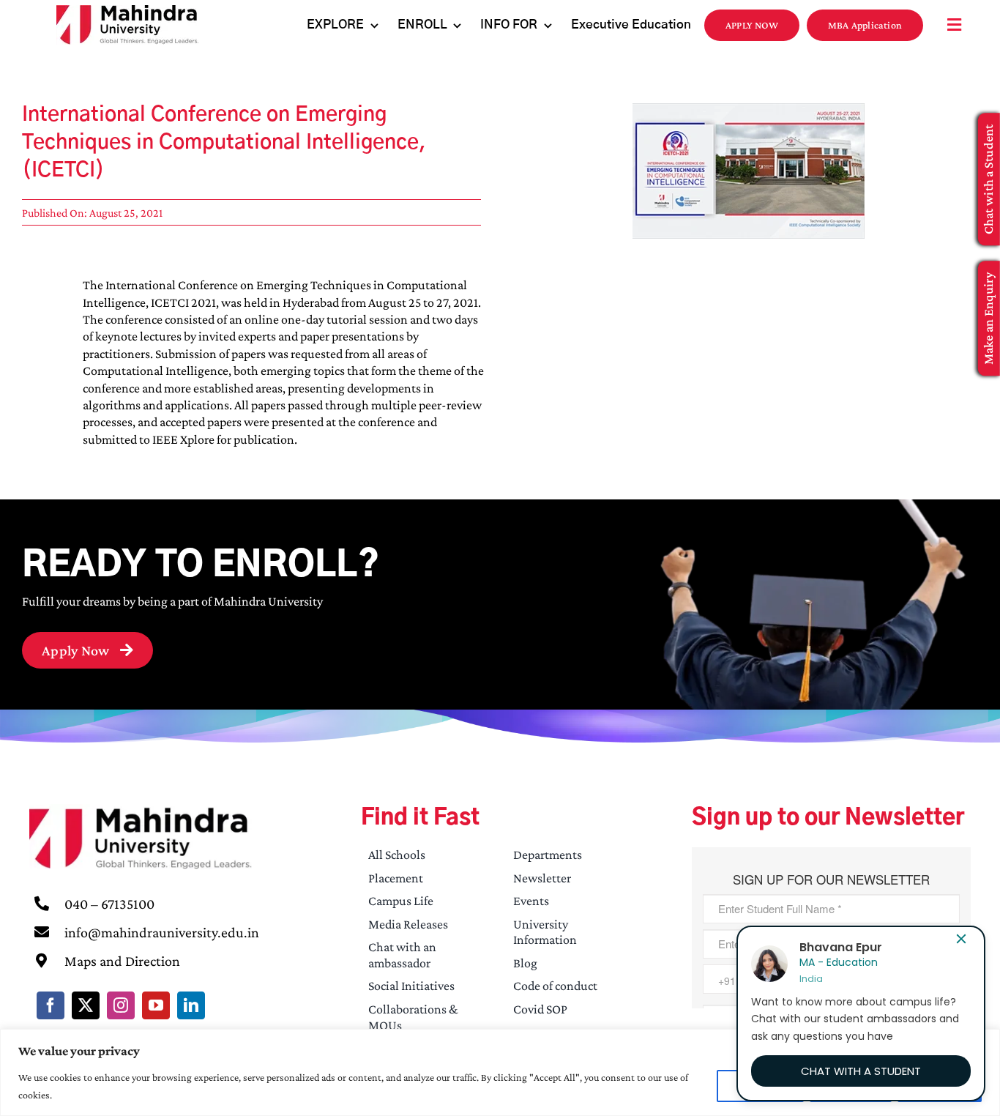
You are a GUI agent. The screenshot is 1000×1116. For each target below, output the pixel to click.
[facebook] (50, 1005)
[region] (500, 1072)
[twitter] (86, 1005)
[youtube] (156, 1005)
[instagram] (121, 1005)
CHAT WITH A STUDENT (861, 1071)
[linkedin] (191, 1005)
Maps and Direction (122, 961)
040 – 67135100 (109, 904)
